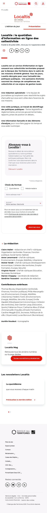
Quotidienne (14, 188)
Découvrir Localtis (15, 169)
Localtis (5, 10)
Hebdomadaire (31, 188)
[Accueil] (22, 3)
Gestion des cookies (27, 500)
